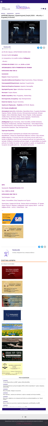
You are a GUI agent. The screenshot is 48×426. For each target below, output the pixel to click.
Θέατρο (18, 13)
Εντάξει (19, 423)
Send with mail (44, 47)
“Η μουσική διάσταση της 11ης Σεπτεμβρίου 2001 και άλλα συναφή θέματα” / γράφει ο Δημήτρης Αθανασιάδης (23, 386)
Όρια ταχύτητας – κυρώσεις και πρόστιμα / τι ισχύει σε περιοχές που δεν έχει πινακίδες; (21, 394)
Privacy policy (27, 423)
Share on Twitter (41, 47)
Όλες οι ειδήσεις (24, 409)
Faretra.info (7, 47)
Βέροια (3, 13)
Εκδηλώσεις (10, 13)
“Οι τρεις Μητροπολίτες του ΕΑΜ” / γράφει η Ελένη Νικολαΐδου (16, 382)
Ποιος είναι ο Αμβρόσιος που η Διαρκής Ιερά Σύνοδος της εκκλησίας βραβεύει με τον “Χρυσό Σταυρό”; (23, 399)
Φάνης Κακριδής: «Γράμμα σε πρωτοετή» (12, 390)
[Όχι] (46, 422)
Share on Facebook (38, 47)
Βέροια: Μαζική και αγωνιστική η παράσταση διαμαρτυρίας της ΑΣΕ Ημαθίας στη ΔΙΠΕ (21, 403)
